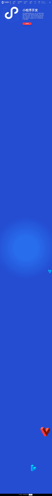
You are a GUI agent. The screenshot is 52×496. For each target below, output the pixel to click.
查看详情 (27, 23)
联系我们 (30, 494)
